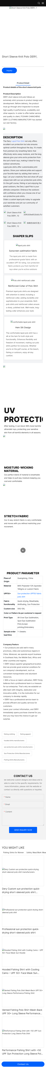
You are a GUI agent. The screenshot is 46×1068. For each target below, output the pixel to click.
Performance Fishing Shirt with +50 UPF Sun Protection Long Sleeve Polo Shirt (22, 1052)
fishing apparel (25, 734)
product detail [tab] (23, 83)
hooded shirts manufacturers (14, 740)
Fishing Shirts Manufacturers (14, 760)
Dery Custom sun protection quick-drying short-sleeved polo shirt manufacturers (21, 890)
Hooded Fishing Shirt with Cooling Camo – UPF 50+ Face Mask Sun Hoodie (20, 971)
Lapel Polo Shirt (17, 141)
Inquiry (9, 70)
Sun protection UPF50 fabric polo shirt (29, 595)
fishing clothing (9, 734)
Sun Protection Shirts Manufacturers (17, 753)
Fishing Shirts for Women (13, 852)
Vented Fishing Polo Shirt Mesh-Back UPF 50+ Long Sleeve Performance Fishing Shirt (22, 1012)
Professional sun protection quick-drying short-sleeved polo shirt (20, 931)
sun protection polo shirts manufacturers (18, 747)
